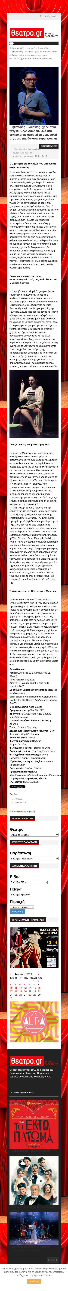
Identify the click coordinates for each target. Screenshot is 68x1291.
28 (30, 994)
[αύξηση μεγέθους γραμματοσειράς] (38, 156)
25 (16, 994)
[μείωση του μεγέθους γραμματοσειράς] (35, 156)
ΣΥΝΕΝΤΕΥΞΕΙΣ (49, 146)
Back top (52, 1260)
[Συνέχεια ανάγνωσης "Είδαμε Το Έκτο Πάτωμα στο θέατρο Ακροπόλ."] (34, 1124)
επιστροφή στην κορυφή (22, 811)
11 (16, 988)
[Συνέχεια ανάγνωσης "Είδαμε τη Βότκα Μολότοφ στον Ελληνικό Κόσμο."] (34, 1180)
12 (20, 988)
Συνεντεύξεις (43, 48)
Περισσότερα (34, 1286)
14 (30, 988)
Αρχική (32, 48)
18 (16, 991)
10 (11, 988)
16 (39, 988)
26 (20, 994)
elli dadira (19, 799)
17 (11, 991)
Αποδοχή (34, 1281)
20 (25, 991)
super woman (20, 802)
